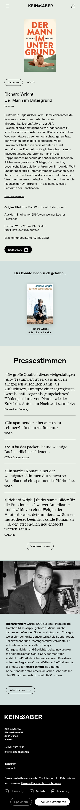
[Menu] (7, 6)
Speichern (21, 802)
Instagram (10, 763)
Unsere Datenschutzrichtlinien (41, 783)
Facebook (10, 768)
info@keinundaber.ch (16, 751)
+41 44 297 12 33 (14, 747)
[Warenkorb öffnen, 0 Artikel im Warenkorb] (73, 6)
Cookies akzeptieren (52, 802)
